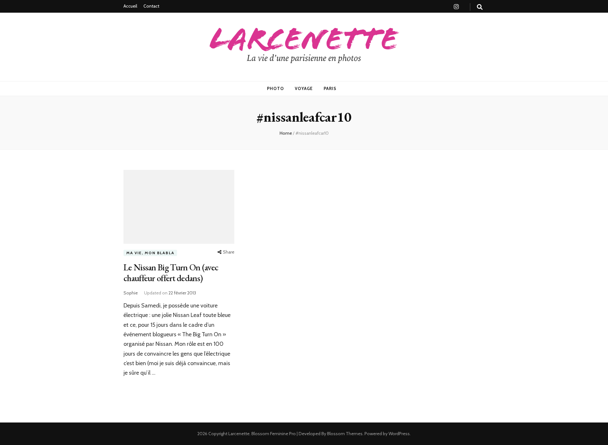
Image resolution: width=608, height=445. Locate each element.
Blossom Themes (344, 433)
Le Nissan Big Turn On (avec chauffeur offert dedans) (171, 272)
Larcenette (239, 433)
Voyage (304, 88)
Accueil (130, 6)
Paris (330, 88)
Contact (151, 6)
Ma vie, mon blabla (150, 252)
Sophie (131, 293)
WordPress (399, 433)
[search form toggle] (480, 7)
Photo (275, 88)
